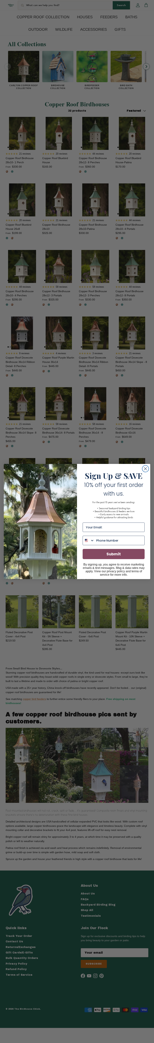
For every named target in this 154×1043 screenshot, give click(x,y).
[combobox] (88, 540)
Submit (113, 554)
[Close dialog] (145, 468)
